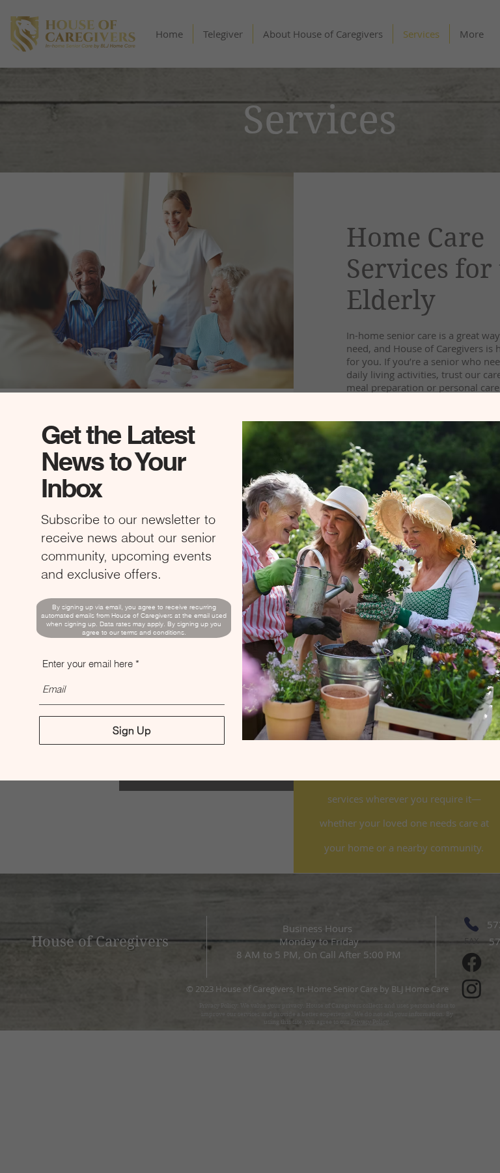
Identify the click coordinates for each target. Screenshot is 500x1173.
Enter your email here (87, 664)
